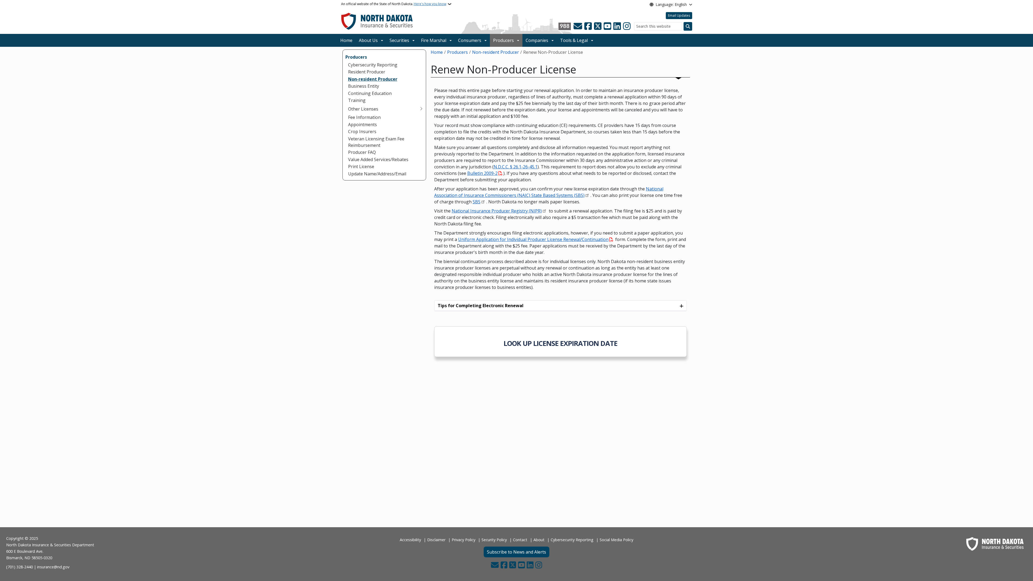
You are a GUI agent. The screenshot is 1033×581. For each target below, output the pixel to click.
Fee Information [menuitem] (364, 117)
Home (346, 40)
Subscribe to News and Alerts (516, 552)
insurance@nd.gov (53, 566)
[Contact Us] (578, 26)
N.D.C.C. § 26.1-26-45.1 (515, 167)
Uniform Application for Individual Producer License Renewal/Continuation (533, 239)
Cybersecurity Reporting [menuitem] (372, 65)
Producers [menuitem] (356, 57)
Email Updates (679, 15)
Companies (537, 40)
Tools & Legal (574, 40)
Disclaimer (436, 539)
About (538, 539)
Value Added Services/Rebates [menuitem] (378, 159)
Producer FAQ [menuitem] (362, 152)
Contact (520, 539)
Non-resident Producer (495, 52)
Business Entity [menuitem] (363, 86)
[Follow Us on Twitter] (598, 26)
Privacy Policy (463, 539)
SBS (476, 202)
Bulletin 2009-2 (482, 173)
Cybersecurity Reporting (572, 539)
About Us (368, 40)
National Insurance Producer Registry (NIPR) (497, 211)
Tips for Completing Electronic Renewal (480, 306)
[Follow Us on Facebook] (588, 26)
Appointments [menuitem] (362, 124)
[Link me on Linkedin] (617, 26)
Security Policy (494, 539)
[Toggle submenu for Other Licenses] (421, 109)
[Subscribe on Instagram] (627, 26)
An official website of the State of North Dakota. (393, 4)
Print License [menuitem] (361, 166)
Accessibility (410, 539)
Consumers (469, 40)
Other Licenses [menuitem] (363, 109)
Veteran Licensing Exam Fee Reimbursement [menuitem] (376, 142)
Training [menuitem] (357, 100)
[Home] (377, 21)
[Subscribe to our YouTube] (607, 26)
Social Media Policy (616, 539)
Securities (399, 40)
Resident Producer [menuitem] (366, 72)
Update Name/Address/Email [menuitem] (377, 174)
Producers (503, 40)
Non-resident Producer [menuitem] (372, 79)
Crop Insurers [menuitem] (362, 131)
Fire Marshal (433, 40)
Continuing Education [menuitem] (370, 93)
